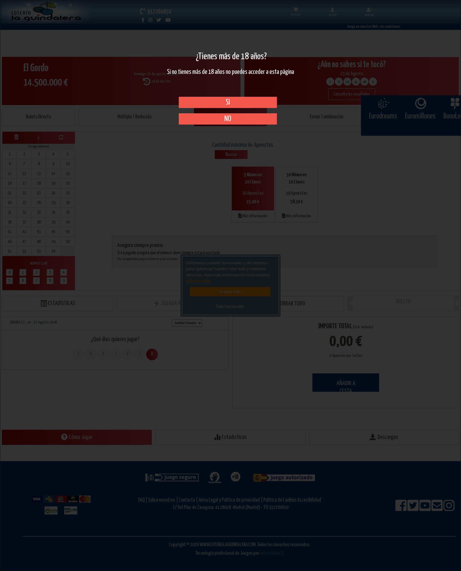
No (227, 119)
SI (228, 102)
